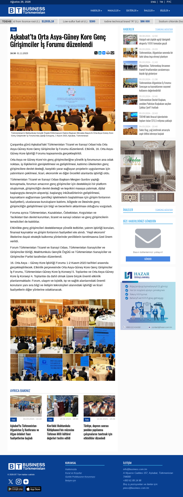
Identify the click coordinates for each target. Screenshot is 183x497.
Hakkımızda (71, 469)
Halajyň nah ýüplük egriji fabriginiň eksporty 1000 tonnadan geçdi (154, 41)
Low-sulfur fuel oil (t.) (59, 21)
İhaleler (128, 210)
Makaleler (113, 10)
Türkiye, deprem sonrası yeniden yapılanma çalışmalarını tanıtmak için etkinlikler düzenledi (98, 432)
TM (161, 2)
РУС (169, 2)
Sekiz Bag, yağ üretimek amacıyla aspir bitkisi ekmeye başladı (154, 132)
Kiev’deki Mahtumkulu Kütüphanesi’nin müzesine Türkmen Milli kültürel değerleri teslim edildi (60, 432)
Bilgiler (164, 10)
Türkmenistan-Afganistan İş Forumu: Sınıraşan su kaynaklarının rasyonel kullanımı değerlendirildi (155, 86)
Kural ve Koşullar (73, 473)
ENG (153, 2)
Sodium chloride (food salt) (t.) (159, 21)
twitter (11, 481)
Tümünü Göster (164, 29)
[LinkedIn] (100, 52)
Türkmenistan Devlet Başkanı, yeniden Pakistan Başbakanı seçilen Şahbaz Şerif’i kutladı (155, 103)
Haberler (128, 29)
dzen (25, 481)
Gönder (148, 259)
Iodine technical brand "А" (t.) (107, 21)
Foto (13, 29)
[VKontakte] (103, 52)
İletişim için (70, 480)
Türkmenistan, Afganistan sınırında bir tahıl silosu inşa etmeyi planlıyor (156, 54)
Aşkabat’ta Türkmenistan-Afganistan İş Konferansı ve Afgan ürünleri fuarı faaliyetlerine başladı (24, 432)
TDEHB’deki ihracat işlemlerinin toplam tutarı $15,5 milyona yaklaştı (155, 118)
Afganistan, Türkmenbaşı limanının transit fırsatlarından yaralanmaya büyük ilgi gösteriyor (154, 69)
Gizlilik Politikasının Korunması (80, 477)
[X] (96, 52)
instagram (18, 481)
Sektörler (131, 10)
